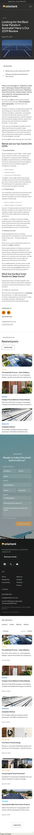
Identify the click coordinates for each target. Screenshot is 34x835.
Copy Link (3, 834)
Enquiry (5, 495)
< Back (4, 18)
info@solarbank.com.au (9, 321)
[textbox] (13, 498)
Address (5, 480)
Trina (3, 153)
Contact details (8, 466)
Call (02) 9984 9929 (7, 324)
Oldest (29, 631)
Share (9, 834)
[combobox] (17, 498)
